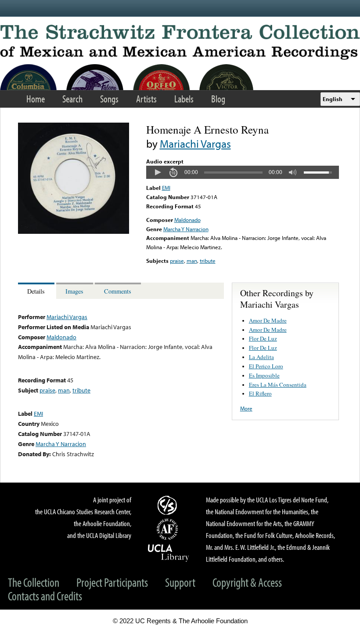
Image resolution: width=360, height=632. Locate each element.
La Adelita (261, 357)
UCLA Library (168, 552)
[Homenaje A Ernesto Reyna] (73, 231)
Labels (184, 98)
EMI (166, 187)
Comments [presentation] (117, 291)
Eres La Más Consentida (277, 385)
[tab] (37, 291)
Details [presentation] (36, 291)
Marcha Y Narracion (186, 228)
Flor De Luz (263, 338)
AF (168, 529)
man (192, 260)
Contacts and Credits (45, 595)
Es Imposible (264, 375)
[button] (158, 172)
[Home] (180, 42)
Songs (109, 98)
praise (177, 260)
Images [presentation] (74, 291)
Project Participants (112, 582)
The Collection (33, 582)
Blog (218, 98)
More (246, 408)
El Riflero (260, 393)
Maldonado (187, 219)
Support (180, 582)
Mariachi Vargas (195, 143)
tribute (208, 260)
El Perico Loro (266, 366)
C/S (168, 505)
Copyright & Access (247, 582)
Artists (146, 98)
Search (72, 98)
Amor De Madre (268, 320)
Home (35, 98)
